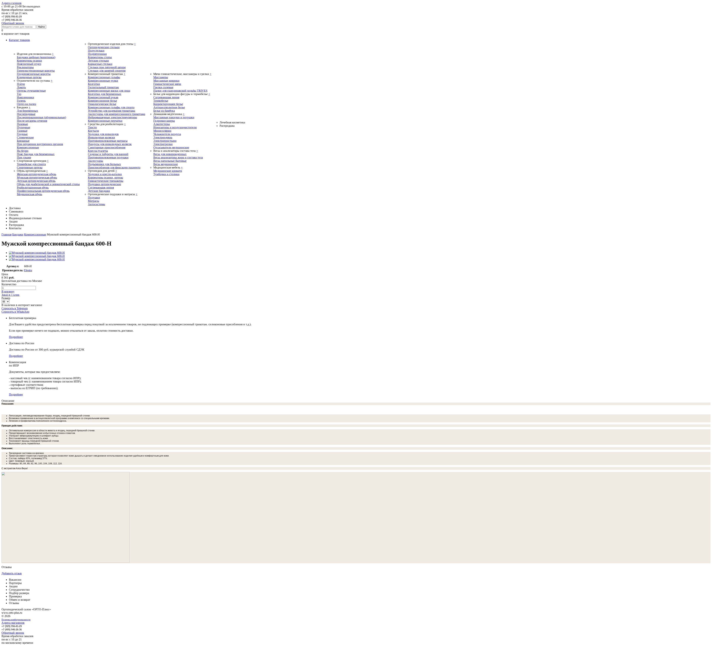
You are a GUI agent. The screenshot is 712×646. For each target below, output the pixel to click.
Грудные (22, 134)
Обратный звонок (12, 23)
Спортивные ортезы (29, 167)
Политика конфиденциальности (15, 619)
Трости (92, 127)
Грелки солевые (163, 87)
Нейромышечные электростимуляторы (112, 117)
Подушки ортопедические (104, 184)
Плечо (21, 84)
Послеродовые (26, 114)
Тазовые (22, 130)
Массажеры (160, 77)
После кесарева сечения (32, 120)
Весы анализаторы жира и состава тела (178, 157)
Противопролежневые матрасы (108, 140)
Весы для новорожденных (170, 154)
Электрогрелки (163, 144)
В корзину (7, 291)
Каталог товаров (19, 40)
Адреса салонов (11, 3)
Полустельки (96, 50)
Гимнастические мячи (167, 84)
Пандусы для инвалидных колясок (110, 144)
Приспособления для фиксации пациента (114, 167)
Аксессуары (95, 160)
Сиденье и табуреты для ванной (108, 154)
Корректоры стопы (100, 57)
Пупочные (23, 127)
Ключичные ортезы (29, 77)
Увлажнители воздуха (167, 134)
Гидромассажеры (164, 120)
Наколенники (25, 97)
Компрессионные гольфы (104, 77)
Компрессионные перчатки (105, 120)
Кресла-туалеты (98, 150)
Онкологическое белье (102, 104)
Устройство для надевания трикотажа (111, 110)
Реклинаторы (25, 67)
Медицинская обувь (29, 194)
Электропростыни (165, 140)
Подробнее (16, 336)
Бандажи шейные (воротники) (36, 57)
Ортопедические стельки (104, 47)
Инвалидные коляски (101, 137)
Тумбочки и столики (166, 174)
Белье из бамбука (164, 110)
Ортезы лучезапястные (31, 90)
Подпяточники (97, 53)
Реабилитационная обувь (33, 187)
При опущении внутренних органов (40, 144)
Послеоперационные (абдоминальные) (41, 117)
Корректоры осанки (29, 60)
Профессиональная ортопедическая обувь (43, 190)
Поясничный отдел (29, 64)
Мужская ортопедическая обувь (37, 177)
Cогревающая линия (166, 97)
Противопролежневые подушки (108, 157)
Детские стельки (98, 60)
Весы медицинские (165, 164)
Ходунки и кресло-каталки (105, 174)
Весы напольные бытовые (170, 160)
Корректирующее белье (168, 104)
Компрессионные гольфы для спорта (111, 107)
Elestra (28, 270)
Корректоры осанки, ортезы (105, 177)
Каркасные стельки (100, 64)
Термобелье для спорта (31, 164)
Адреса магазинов (12, 622)
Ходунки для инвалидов (103, 134)
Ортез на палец (26, 104)
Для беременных (27, 110)
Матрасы (93, 200)
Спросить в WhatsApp (15, 311)
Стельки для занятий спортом (107, 70)
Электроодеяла (162, 137)
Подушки (94, 197)
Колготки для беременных (104, 94)
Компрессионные (28, 147)
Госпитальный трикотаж (103, 87)
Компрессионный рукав (103, 97)
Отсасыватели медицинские (171, 147)
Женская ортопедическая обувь (36, 174)
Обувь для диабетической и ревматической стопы (48, 184)
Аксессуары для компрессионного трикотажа (116, 114)
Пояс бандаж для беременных (36, 154)
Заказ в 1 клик (10, 294)
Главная (6, 234)
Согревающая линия (101, 187)
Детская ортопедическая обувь (36, 180)
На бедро (22, 150)
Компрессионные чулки (103, 80)
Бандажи (17, 234)
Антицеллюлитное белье (169, 107)
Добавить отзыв (11, 573)
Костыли (93, 130)
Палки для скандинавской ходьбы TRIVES (180, 90)
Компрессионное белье (102, 100)
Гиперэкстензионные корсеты (36, 70)
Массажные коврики (166, 80)
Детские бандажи (99, 190)
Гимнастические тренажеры (105, 180)
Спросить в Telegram (14, 308)
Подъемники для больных (104, 164)
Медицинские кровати (167, 170)
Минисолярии (162, 130)
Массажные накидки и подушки (173, 117)
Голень (21, 100)
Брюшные (23, 140)
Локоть (21, 87)
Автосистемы (96, 204)
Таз (19, 94)
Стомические (25, 137)
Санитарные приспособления (106, 147)
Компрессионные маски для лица (109, 90)
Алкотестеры (161, 124)
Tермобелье (160, 100)
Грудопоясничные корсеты (34, 74)
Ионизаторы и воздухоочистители (175, 127)
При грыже (24, 157)
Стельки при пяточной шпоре (107, 67)
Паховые (22, 124)
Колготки (94, 84)
